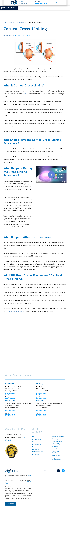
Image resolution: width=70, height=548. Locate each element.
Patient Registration (58, 436)
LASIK (34, 436)
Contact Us (55, 449)
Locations (55, 446)
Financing (55, 439)
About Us (54, 434)
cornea (25, 94)
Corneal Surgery (21, 22)
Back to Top (11, 504)
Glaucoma (35, 442)
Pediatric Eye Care (38, 451)
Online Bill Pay (56, 444)
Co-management (57, 441)
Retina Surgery (36, 446)
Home (5, 22)
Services (11, 22)
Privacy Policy (56, 455)
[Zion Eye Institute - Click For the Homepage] (19, 2)
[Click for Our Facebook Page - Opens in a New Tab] (63, 470)
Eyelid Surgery (36, 449)
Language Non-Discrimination (56, 458)
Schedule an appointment (16, 311)
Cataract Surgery (37, 439)
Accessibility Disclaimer (56, 452)
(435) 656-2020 (10, 394)
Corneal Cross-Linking (22, 35)
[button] (56, 2)
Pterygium (35, 454)
